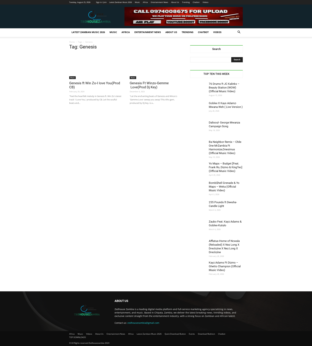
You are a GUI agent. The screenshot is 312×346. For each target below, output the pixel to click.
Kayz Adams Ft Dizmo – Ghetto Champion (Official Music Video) (225, 266)
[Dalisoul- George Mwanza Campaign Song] (198, 129)
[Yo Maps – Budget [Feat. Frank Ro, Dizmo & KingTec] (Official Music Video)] (198, 170)
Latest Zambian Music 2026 (120, 2)
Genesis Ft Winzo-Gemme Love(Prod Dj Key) (149, 85)
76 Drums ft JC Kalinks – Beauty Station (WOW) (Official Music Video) (224, 87)
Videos (205, 2)
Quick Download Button (175, 333)
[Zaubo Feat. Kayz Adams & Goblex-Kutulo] (198, 228)
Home (72, 42)
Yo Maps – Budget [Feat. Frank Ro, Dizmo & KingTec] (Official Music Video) (225, 167)
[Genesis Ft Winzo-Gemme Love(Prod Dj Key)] (156, 66)
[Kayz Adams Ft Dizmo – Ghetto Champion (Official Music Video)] (198, 269)
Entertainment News (159, 2)
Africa (145, 2)
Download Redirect (206, 333)
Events (192, 333)
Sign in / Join (101, 2)
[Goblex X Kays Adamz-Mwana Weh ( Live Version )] (198, 109)
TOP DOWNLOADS (77, 337)
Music (137, 2)
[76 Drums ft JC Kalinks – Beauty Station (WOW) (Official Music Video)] (198, 90)
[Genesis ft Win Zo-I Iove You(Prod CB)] (95, 66)
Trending (186, 2)
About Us (175, 2)
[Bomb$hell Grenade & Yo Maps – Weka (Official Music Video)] (198, 189)
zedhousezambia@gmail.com (143, 322)
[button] (239, 32)
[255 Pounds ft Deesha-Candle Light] (198, 208)
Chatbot (196, 2)
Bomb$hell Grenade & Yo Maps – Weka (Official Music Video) (224, 186)
